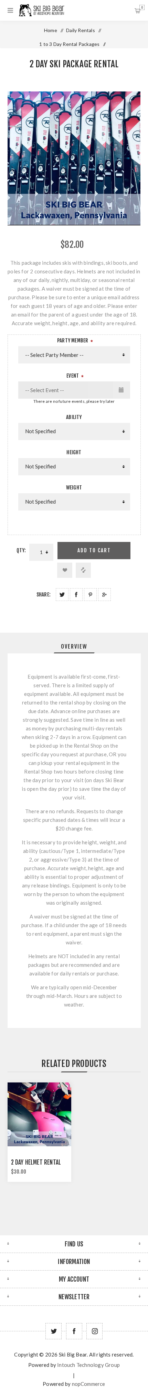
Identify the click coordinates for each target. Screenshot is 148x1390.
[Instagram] (94, 1331)
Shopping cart (142, 7)
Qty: (21, 550)
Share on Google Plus (104, 594)
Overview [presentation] (74, 646)
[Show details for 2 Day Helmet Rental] (40, 1114)
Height (73, 452)
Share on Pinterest (90, 594)
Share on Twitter (62, 594)
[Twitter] (53, 1331)
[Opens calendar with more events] (121, 390)
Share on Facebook (76, 594)
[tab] (74, 646)
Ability (74, 417)
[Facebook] (74, 1331)
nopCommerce (88, 1384)
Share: (43, 594)
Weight (74, 487)
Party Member (72, 340)
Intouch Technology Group (88, 1365)
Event (72, 375)
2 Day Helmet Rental (36, 1162)
